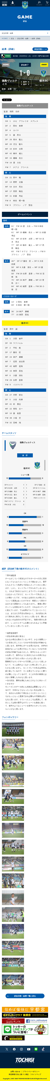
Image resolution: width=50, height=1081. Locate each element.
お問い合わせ (15, 1071)
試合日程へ (38, 49)
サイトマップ (36, 1074)
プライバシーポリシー (31, 1071)
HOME (5, 38)
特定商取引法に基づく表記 (19, 1074)
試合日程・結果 (7, 33)
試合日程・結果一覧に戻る (25, 996)
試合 (12, 38)
